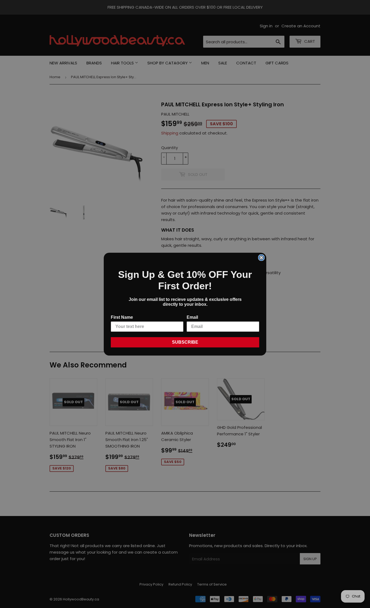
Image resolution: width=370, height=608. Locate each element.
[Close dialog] (261, 257)
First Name (122, 317)
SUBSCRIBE (185, 342)
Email (192, 317)
